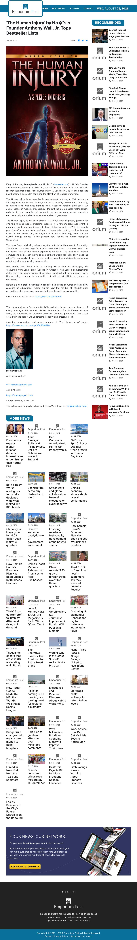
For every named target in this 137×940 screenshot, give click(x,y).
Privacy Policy (61, 936)
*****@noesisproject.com (19, 384)
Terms (48, 936)
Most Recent (58, 8)
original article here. (77, 406)
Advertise (75, 936)
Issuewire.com (61, 184)
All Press (74, 8)
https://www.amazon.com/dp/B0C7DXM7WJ (28, 325)
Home (45, 8)
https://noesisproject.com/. (48, 296)
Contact (88, 8)
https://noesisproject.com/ (19, 395)
